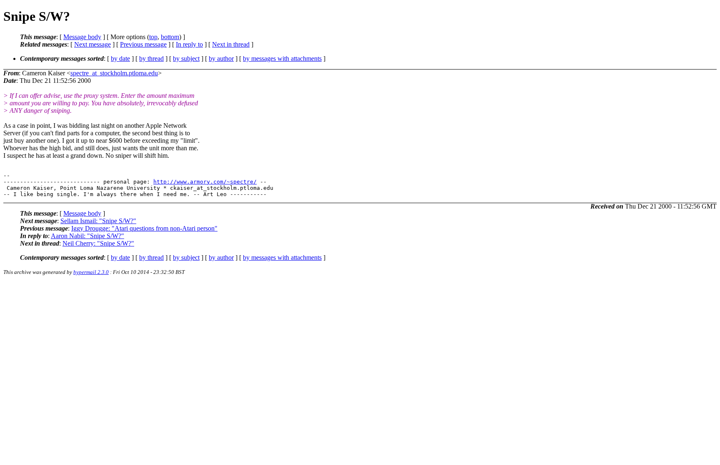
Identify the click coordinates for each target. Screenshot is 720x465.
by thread (151, 58)
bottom (170, 36)
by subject (186, 58)
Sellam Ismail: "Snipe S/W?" (98, 220)
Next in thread (231, 44)
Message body (82, 36)
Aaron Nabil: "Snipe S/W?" (87, 235)
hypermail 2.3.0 (91, 272)
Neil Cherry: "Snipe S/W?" (98, 243)
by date (120, 58)
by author (221, 58)
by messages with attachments (282, 58)
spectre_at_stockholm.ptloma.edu (114, 73)
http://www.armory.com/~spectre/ (205, 182)
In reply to (189, 44)
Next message (92, 44)
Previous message (143, 44)
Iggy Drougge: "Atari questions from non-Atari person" (144, 228)
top (153, 36)
